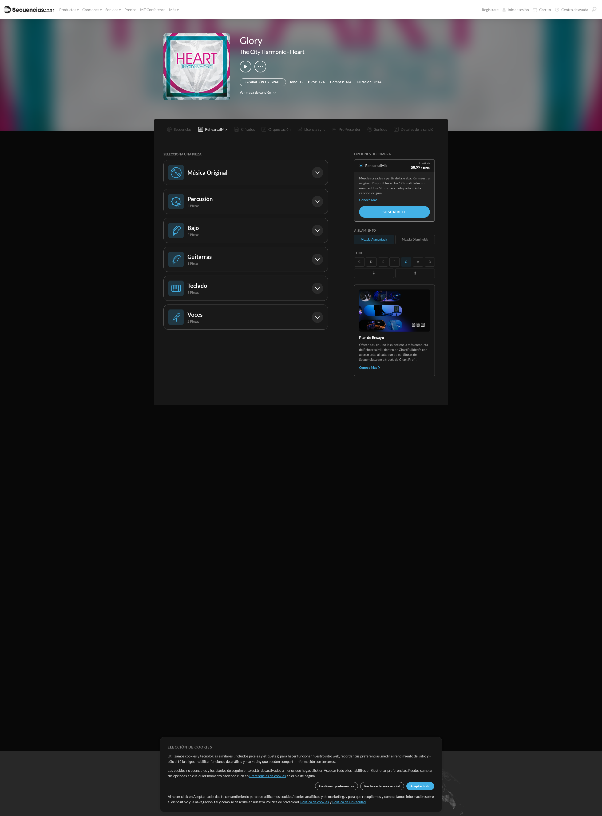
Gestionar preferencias (336, 786)
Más (172, 9)
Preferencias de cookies (267, 776)
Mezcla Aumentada (374, 239)
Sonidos (111, 9)
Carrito (545, 9)
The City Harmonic (263, 51)
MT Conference (152, 9)
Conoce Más (368, 200)
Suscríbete (395, 212)
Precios (130, 9)
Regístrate (490, 9)
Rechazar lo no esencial (382, 786)
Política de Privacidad (349, 802)
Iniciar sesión (518, 9)
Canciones (90, 9)
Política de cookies (314, 802)
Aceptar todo (420, 786)
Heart (297, 51)
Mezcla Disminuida (415, 239)
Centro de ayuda (574, 9)
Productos (67, 9)
